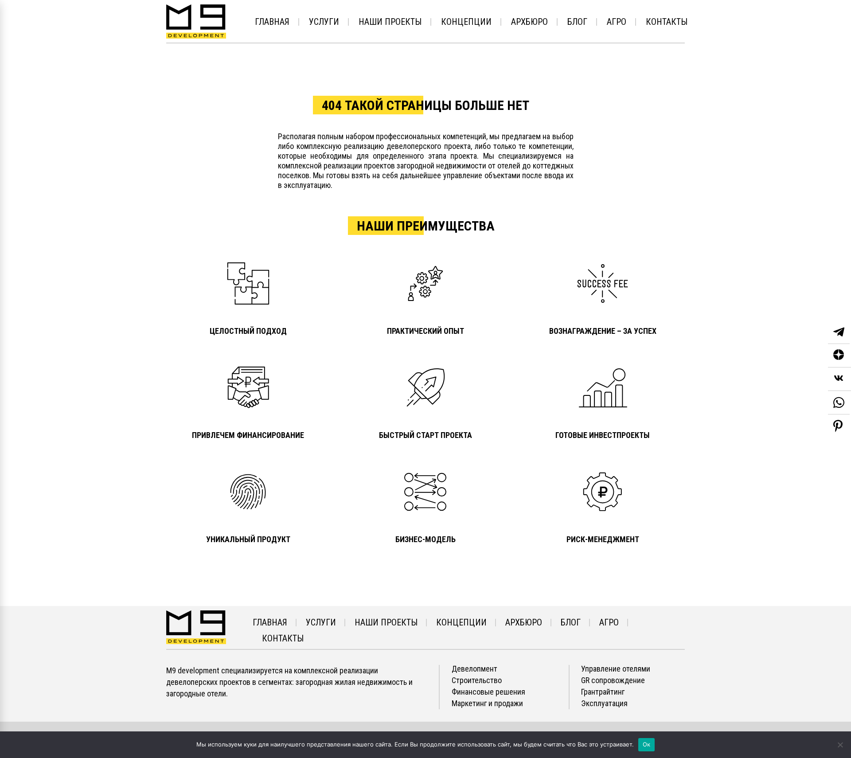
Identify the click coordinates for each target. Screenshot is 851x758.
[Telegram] (839, 332)
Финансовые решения (488, 692)
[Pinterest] (838, 426)
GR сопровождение (613, 680)
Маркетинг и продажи (487, 703)
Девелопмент (474, 668)
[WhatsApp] (839, 402)
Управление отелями (615, 668)
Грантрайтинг (603, 692)
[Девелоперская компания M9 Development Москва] (196, 626)
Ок (647, 744)
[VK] (839, 379)
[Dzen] (839, 355)
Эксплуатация (604, 703)
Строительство (477, 680)
